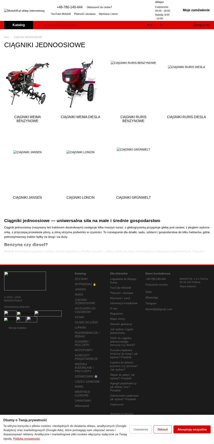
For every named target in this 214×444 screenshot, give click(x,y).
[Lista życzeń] (181, 25)
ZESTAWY (81, 279)
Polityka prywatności (26, 438)
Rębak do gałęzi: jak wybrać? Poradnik (122, 376)
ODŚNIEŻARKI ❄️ (86, 376)
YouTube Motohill (61, 14)
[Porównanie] (173, 25)
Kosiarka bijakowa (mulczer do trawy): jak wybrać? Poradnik (124, 354)
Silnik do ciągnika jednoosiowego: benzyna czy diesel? (122, 341)
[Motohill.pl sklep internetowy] (25, 280)
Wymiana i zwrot (108, 14)
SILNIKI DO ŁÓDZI (86, 322)
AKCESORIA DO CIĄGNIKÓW (85, 310)
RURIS (79, 294)
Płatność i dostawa (85, 14)
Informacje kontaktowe (124, 303)
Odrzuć (163, 429)
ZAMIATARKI (83, 400)
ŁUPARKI (80, 327)
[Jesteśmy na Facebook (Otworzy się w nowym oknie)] (128, 13)
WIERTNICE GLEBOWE (82, 393)
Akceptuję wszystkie (192, 429)
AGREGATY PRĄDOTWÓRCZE (86, 357)
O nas (113, 308)
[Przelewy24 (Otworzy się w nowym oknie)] (25, 313)
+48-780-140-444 (70, 7)
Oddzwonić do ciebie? (99, 7)
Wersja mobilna (17, 327)
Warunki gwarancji (121, 324)
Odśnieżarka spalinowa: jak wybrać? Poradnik (124, 397)
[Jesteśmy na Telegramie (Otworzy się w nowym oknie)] (143, 13)
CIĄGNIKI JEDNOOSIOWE (85, 301)
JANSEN (80, 289)
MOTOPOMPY (84, 350)
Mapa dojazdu (188, 286)
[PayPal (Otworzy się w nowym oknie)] (10, 319)
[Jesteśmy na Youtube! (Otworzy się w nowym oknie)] (133, 13)
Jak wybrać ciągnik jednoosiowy (121, 331)
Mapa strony (117, 318)
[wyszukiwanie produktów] (40, 25)
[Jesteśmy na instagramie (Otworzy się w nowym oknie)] (138, 13)
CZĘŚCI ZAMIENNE (87, 381)
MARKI (79, 386)
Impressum (117, 404)
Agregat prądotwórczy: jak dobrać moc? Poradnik (123, 387)
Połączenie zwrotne (156, 284)
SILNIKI (79, 317)
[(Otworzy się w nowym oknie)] (10, 313)
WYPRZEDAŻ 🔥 (85, 284)
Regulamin (116, 313)
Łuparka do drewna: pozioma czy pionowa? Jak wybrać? (124, 366)
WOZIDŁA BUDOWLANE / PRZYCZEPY (84, 368)
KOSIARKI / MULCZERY (82, 343)
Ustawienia (141, 429)
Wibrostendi (82, 405)
